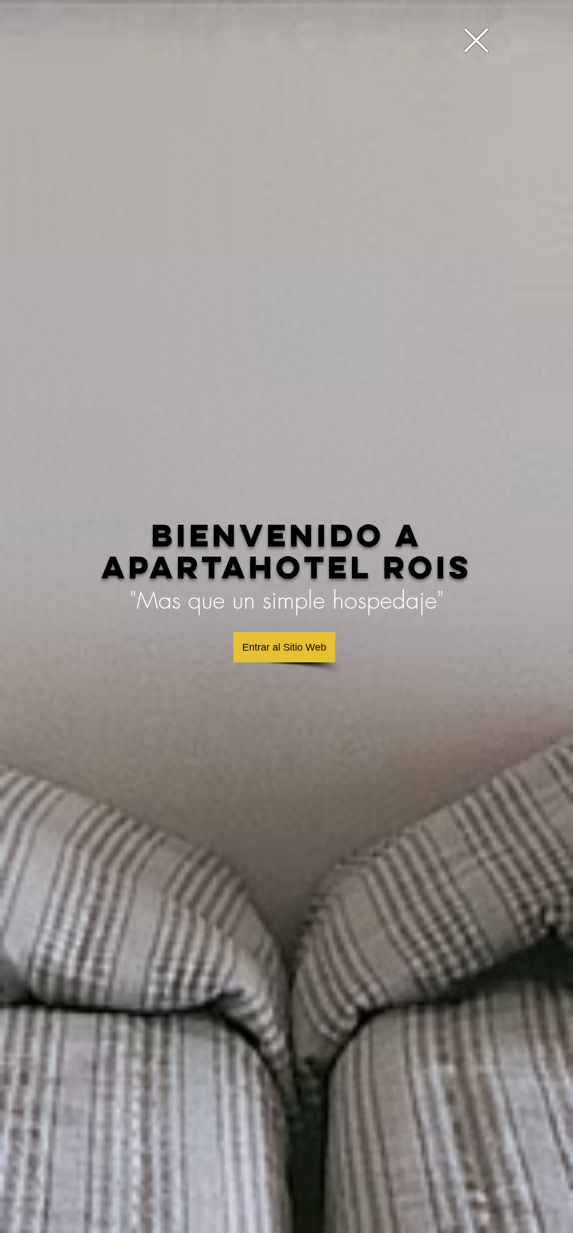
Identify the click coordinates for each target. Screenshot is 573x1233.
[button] (476, 40)
